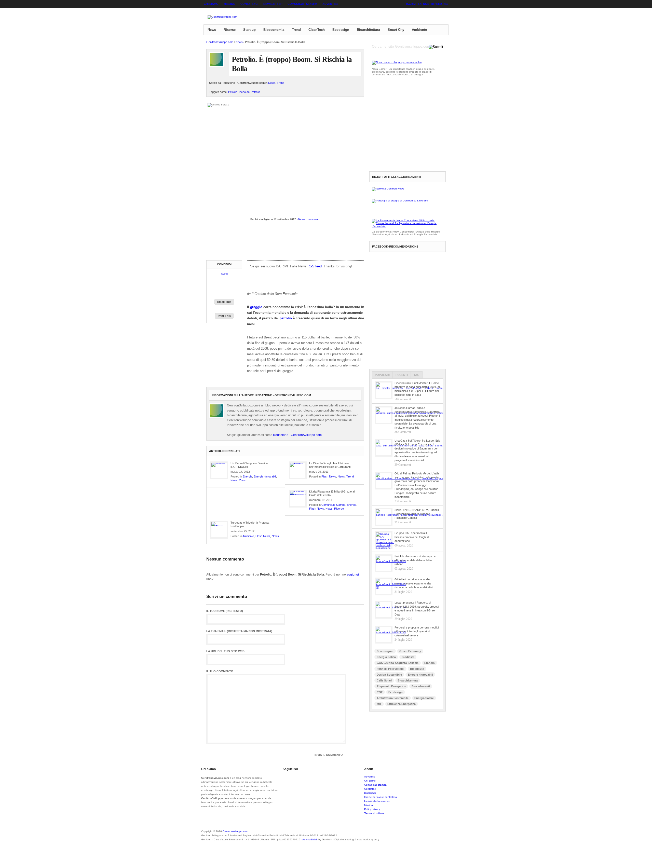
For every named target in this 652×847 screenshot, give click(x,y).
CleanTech (316, 30)
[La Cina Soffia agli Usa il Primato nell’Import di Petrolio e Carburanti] (298, 470)
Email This (224, 301)
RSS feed (314, 266)
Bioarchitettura (368, 30)
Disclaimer (370, 792)
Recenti (402, 374)
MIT (379, 703)
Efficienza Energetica (401, 703)
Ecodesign (340, 30)
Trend (296, 30)
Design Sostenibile (389, 674)
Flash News (328, 476)
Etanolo (429, 662)
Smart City (396, 30)
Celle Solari (384, 680)
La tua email (239, 631)
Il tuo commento (219, 671)
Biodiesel (408, 657)
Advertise (330, 3)
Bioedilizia (417, 668)
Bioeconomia (273, 30)
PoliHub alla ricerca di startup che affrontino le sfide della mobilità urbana (415, 560)
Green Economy (410, 651)
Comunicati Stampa (333, 504)
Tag (416, 374)
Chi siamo (211, 3)
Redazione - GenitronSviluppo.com (297, 435)
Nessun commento (309, 219)
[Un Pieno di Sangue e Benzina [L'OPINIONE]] (219, 470)
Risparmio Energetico (391, 686)
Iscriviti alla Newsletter (377, 801)
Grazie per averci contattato (380, 797)
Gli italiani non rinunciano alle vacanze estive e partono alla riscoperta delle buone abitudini (413, 583)
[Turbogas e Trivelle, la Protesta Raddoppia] (219, 530)
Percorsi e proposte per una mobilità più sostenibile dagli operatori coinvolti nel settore (417, 631)
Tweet (224, 273)
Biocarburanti (421, 686)
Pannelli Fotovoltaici (390, 668)
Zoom (242, 480)
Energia (247, 476)
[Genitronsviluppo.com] (222, 17)
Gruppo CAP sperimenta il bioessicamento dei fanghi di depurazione (412, 536)
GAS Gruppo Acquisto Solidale (397, 662)
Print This (224, 315)
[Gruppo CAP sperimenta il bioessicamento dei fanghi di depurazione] (383, 540)
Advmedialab (310, 839)
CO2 (380, 692)
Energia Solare (424, 698)
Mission (229, 3)
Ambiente (419, 30)
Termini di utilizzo (374, 813)
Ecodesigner (385, 651)
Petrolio (232, 91)
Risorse (230, 30)
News (212, 30)
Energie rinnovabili (265, 476)
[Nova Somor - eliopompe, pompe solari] (397, 62)
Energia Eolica (386, 657)
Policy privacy (372, 809)
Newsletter (272, 3)
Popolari (382, 374)
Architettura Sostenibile (393, 698)
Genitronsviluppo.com (219, 42)
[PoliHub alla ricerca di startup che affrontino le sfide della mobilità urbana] (383, 563)
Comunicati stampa (302, 3)
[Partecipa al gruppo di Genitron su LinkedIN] (400, 200)
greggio (256, 307)
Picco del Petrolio (249, 91)
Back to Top (430, 834)
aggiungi (353, 574)
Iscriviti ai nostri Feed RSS (427, 3)
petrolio (286, 318)
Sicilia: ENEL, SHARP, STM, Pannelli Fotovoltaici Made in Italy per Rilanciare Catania (417, 513)
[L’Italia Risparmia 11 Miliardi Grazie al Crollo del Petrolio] (298, 499)
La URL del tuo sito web (225, 651)
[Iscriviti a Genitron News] (388, 188)
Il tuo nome (224, 611)
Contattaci (249, 3)
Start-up (249, 30)
